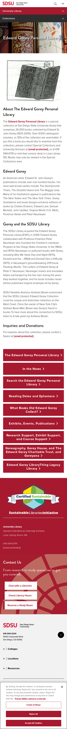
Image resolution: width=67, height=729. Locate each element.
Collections (8, 18)
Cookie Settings (33, 704)
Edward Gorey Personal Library (26, 121)
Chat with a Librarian (20, 585)
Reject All (33, 714)
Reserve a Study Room (20, 605)
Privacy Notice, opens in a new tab (30, 698)
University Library (12, 11)
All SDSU (63, 3)
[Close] (62, 686)
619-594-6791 (10, 543)
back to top (61, 635)
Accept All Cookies (33, 723)
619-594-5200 (9, 633)
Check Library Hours (20, 595)
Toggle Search (55, 3)
